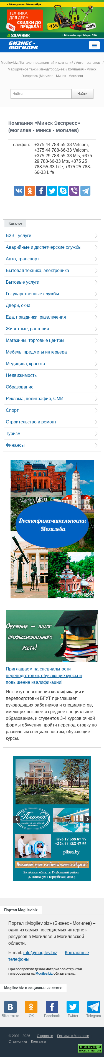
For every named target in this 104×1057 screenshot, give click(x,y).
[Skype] (63, 191)
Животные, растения (27, 328)
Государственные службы (32, 293)
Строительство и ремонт (31, 422)
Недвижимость (21, 375)
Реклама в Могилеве (73, 1036)
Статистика (18, 1041)
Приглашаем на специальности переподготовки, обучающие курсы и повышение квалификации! (44, 676)
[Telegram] (85, 191)
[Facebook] (41, 191)
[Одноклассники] (30, 191)
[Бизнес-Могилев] (23, 45)
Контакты (38, 1041)
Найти (82, 94)
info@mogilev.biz (40, 952)
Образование (20, 387)
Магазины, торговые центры (35, 340)
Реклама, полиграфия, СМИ (35, 398)
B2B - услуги (18, 235)
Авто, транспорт (89, 63)
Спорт (12, 410)
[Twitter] (52, 191)
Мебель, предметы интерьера (36, 352)
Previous (17, 820)
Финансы (15, 445)
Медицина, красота (25, 363)
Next (87, 820)
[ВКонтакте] (19, 191)
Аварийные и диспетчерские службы (44, 247)
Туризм (13, 433)
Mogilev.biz (9, 63)
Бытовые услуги (22, 282)
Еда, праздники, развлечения (36, 317)
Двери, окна (18, 305)
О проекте (45, 1036)
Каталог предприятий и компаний (46, 63)
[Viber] (74, 191)
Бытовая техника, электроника (37, 270)
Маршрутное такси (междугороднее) (36, 69)
